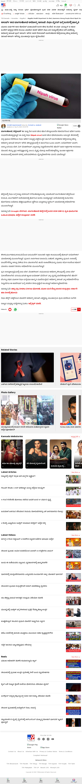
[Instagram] (48, 739)
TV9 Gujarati (52, 763)
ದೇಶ (48, 10)
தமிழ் (45, 1)
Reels (4, 657)
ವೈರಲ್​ (75, 10)
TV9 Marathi (24, 763)
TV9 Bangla (43, 763)
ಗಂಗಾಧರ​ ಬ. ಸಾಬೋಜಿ (34, 125)
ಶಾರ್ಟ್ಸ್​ (47, 14)
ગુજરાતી (28, 1)
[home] (2, 10)
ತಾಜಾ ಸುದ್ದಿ (8, 10)
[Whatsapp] (65, 5)
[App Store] (46, 748)
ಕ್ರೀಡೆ (44, 10)
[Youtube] (10, 309)
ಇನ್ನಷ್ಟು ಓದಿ (74, 437)
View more (74, 472)
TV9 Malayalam (27, 767)
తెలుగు (15, 1)
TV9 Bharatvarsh (12, 763)
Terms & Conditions (65, 751)
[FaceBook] (39, 739)
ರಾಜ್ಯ (15, 10)
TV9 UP (36, 767)
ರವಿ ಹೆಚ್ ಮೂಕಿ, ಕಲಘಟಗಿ (14, 125)
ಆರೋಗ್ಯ (69, 10)
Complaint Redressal (40, 755)
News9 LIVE (44, 767)
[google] (64, 126)
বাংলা (34, 1)
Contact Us (12, 751)
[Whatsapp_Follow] (15, 309)
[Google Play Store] (33, 746)
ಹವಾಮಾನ (39, 14)
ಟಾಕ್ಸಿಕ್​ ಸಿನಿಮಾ (19, 14)
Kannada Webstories (12, 437)
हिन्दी (9, 1)
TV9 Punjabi (62, 763)
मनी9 (58, 1)
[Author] (3, 126)
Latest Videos (8, 535)
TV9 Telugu (33, 763)
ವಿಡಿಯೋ (31, 14)
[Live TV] (70, 5)
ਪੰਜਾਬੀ (39, 1)
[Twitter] (43, 739)
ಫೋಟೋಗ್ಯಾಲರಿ (35, 10)
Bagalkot (23, 18)
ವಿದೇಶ (54, 10)
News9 (3, 1)
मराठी (21, 1)
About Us (21, 751)
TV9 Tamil (71, 763)
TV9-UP (63, 1)
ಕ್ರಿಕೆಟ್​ (27, 10)
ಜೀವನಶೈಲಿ (61, 10)
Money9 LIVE (54, 767)
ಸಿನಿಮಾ (20, 10)
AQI (61, 5)
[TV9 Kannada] (3, 5)
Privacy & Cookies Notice (48, 751)
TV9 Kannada (5, 18)
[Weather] (57, 5)
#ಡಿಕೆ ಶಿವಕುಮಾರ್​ (57, 14)
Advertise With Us (32, 751)
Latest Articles (8, 472)
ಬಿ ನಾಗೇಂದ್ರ (7, 14)
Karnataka (14, 18)
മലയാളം (51, 1)
